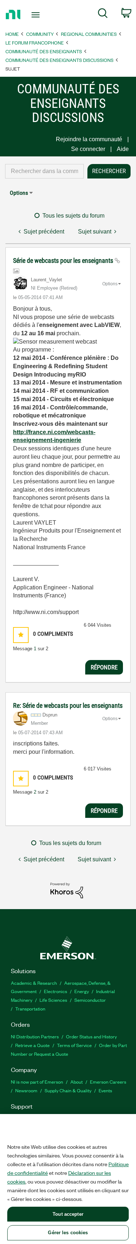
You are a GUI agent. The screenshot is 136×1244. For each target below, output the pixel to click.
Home (12, 33)
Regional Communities (89, 33)
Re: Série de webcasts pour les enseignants (68, 705)
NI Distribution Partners (35, 1036)
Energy (81, 991)
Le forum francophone (34, 42)
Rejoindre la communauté (89, 139)
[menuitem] (102, 14)
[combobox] (44, 171)
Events (105, 1090)
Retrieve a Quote (32, 1045)
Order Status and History (91, 1036)
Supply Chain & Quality (68, 1090)
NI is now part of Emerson (37, 1081)
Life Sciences (53, 999)
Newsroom (26, 1090)
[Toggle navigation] (36, 15)
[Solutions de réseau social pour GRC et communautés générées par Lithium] (66, 890)
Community (40, 33)
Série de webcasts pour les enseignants (64, 260)
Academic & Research (34, 982)
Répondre (104, 667)
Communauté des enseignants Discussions (59, 59)
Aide (123, 149)
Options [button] (19, 192)
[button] (21, 635)
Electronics (55, 991)
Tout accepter (68, 1214)
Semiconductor (90, 999)
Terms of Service (74, 1045)
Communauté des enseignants (43, 51)
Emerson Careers (108, 1081)
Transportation (30, 1008)
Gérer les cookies (68, 1232)
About (76, 1081)
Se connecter (88, 149)
